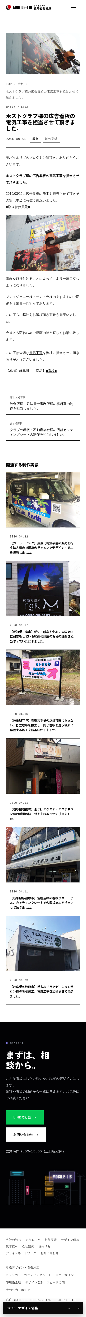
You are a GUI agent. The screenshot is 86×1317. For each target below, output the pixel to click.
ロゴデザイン (65, 1275)
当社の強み (13, 1239)
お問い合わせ (25, 1134)
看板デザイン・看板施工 (22, 1267)
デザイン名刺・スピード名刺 (45, 1282)
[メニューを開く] (75, 7)
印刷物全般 (13, 1282)
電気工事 (36, 353)
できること (32, 1239)
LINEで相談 (24, 1117)
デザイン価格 (70, 1239)
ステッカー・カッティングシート (28, 1275)
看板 (21, 84)
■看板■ (51, 370)
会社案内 (28, 1246)
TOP (9, 84)
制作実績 (51, 138)
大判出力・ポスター (19, 1290)
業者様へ (12, 1246)
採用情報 (45, 1246)
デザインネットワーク (21, 1253)
